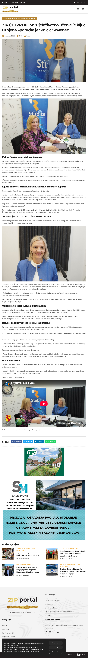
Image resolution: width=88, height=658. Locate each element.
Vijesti (23, 18)
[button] (78, 9)
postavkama (35, 649)
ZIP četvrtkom (30, 18)
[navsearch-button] (83, 9)
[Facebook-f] (74, 2)
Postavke (55, 652)
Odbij (56, 647)
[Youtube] (84, 2)
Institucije (17, 18)
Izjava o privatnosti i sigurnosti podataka (25, 651)
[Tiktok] (81, 2)
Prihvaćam (55, 643)
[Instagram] (77, 2)
